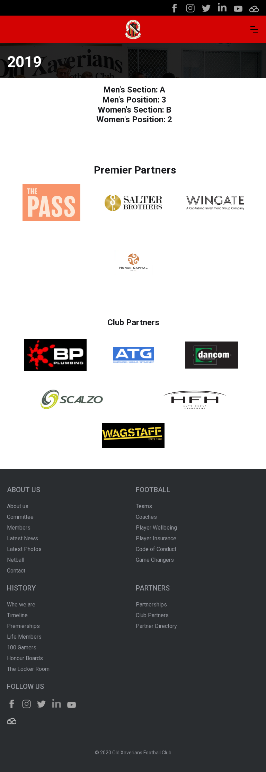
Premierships (23, 626)
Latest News (22, 538)
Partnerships (151, 604)
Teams (144, 506)
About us (17, 506)
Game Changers (155, 560)
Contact (16, 570)
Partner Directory (156, 626)
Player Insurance (156, 538)
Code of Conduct (156, 549)
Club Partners (152, 615)
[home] (133, 29)
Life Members (24, 636)
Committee (20, 517)
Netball (15, 560)
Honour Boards (25, 658)
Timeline (17, 615)
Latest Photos (24, 549)
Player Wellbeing (156, 527)
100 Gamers (21, 647)
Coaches (146, 517)
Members (18, 527)
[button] (254, 29)
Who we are (21, 604)
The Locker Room (28, 669)
